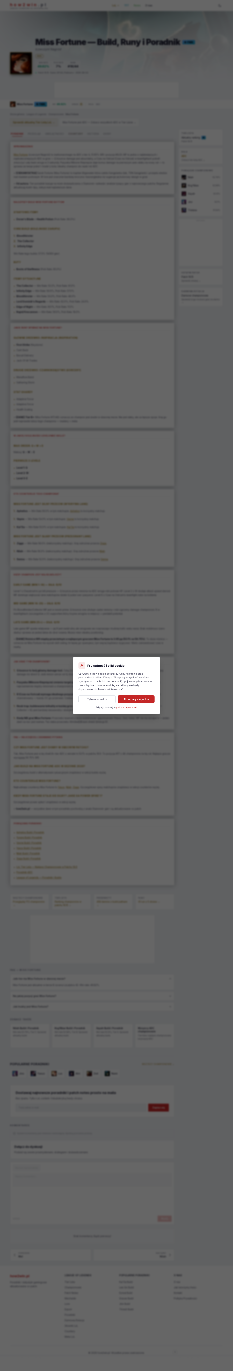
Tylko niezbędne (97, 699)
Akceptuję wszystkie (136, 699)
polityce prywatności (126, 707)
